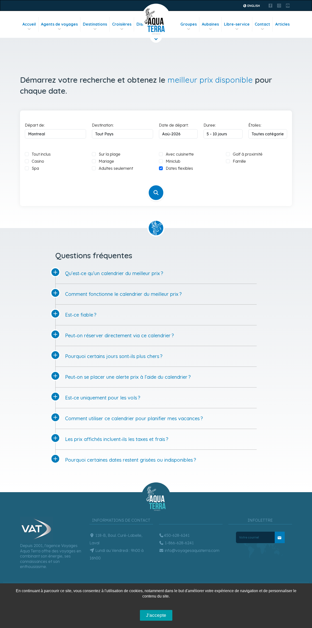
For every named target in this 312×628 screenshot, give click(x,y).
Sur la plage (109, 154)
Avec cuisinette (180, 154)
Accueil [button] (29, 24)
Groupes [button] (188, 24)
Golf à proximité (248, 154)
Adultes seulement (116, 168)
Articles (282, 24)
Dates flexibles (179, 168)
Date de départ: (173, 125)
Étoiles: (254, 125)
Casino (38, 161)
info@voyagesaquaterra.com (191, 550)
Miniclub (173, 161)
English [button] (253, 6)
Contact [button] (262, 24)
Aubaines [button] (210, 24)
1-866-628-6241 (179, 542)
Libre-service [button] (237, 24)
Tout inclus (41, 154)
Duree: (210, 125)
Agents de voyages (59, 24)
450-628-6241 (177, 535)
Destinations (95, 24)
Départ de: (35, 125)
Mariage (106, 161)
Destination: (103, 125)
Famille (239, 161)
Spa (35, 168)
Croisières (121, 24)
